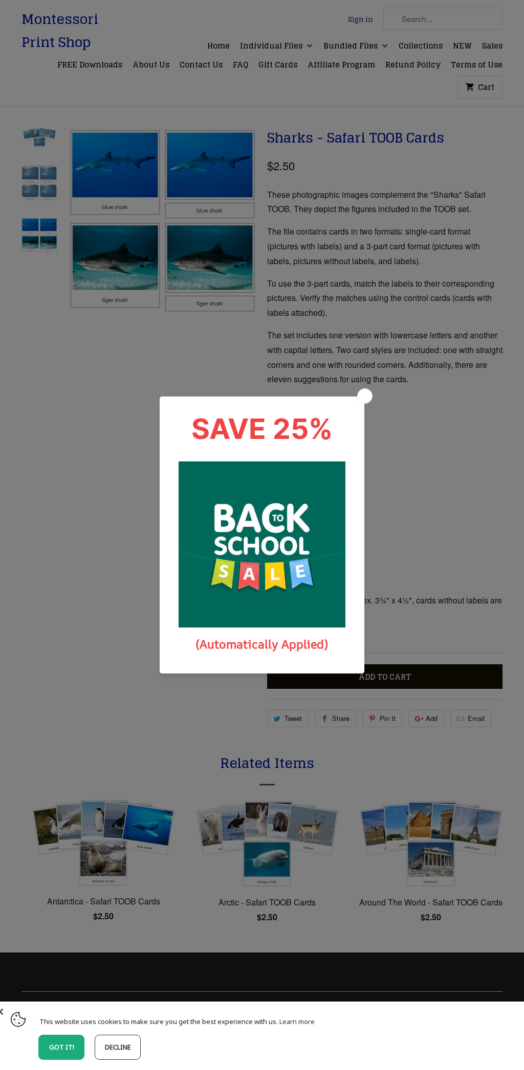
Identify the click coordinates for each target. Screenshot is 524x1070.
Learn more (297, 1021)
